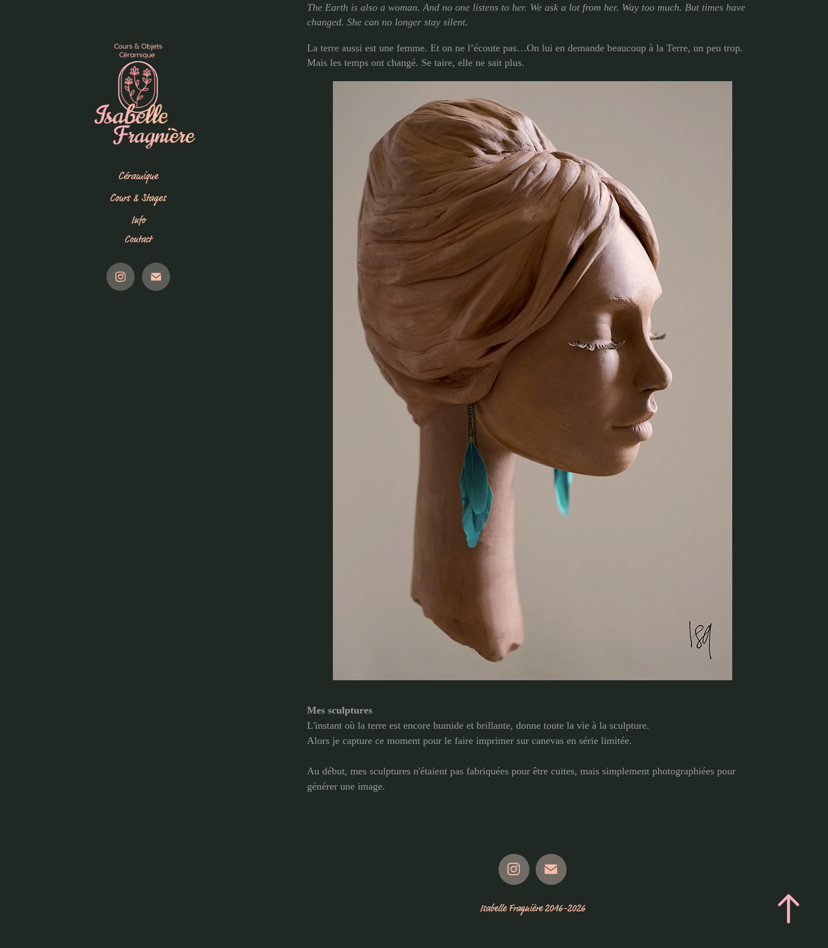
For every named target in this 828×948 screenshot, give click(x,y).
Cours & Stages (138, 198)
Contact (138, 239)
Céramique (138, 176)
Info (138, 220)
